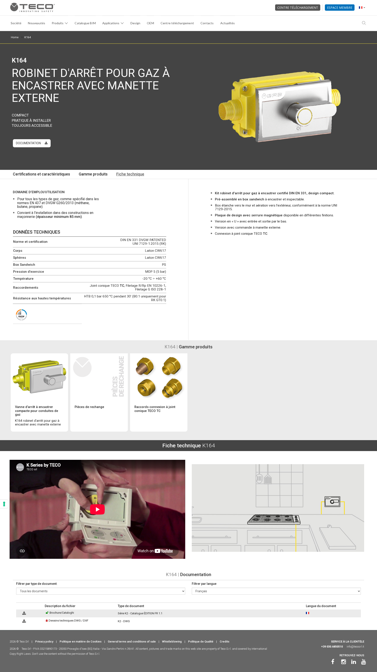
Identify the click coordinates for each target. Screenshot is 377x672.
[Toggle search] (364, 23)
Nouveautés (36, 23)
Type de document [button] (131, 606)
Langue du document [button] (321, 606)
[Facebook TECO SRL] (332, 662)
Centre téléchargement (297, 7)
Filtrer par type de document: (36, 583)
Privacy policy (44, 641)
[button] (18, 606)
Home (15, 37)
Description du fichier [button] (60, 606)
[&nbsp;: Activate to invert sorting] (29, 606)
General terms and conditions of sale (132, 641)
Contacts (207, 23)
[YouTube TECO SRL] (363, 662)
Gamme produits (93, 174)
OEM (150, 23)
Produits (57, 23)
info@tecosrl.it (355, 646)
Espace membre (339, 7)
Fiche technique (130, 174)
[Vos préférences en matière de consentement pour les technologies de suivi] (4, 504)
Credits (224, 641)
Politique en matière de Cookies (80, 641)
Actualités (227, 23)
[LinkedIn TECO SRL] (353, 662)
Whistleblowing (172, 641)
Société (16, 23)
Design (135, 23)
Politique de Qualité (200, 641)
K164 (27, 37)
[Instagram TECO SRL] (343, 662)
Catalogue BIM (85, 23)
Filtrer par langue (204, 583)
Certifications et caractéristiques (41, 174)
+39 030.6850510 (332, 646)
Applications (110, 23)
